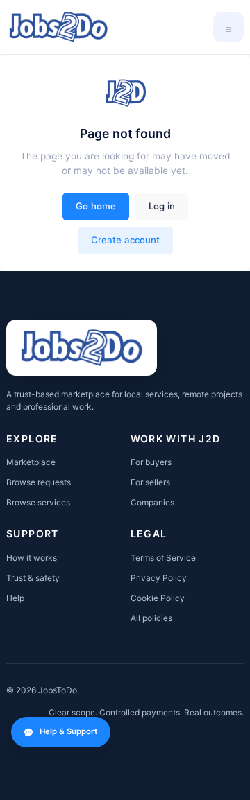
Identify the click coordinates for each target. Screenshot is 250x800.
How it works (31, 558)
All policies (151, 618)
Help (15, 598)
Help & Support (68, 731)
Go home (96, 205)
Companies (152, 502)
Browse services (38, 502)
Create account (125, 239)
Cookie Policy (158, 598)
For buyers (151, 462)
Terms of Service (163, 558)
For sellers (150, 482)
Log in (162, 205)
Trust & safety (33, 578)
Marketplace (31, 462)
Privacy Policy (159, 578)
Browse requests (38, 482)
